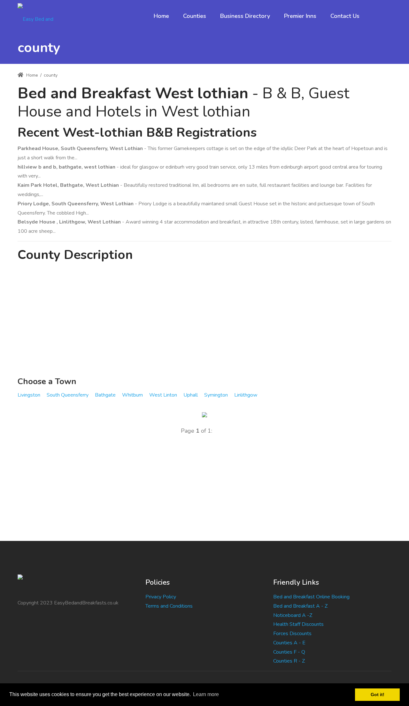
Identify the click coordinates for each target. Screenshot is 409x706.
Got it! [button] (377, 694)
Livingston (29, 395)
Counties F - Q (289, 652)
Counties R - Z (289, 660)
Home (31, 75)
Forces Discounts (292, 633)
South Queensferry (68, 395)
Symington (216, 395)
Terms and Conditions (169, 606)
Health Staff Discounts (298, 624)
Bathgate (105, 395)
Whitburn (132, 395)
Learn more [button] (206, 694)
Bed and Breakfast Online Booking (311, 596)
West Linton (163, 395)
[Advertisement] (204, 320)
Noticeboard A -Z (292, 615)
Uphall (190, 395)
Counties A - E (289, 642)
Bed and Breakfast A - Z (300, 606)
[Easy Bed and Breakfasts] (41, 15)
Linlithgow (245, 395)
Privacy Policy (160, 596)
